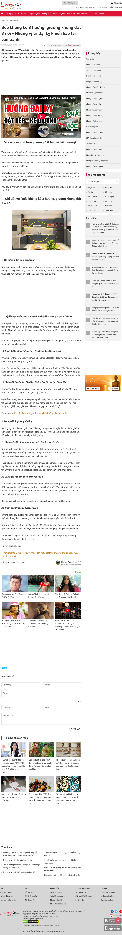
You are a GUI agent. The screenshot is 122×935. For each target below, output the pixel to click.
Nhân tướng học (59, 14)
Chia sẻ (115, 388)
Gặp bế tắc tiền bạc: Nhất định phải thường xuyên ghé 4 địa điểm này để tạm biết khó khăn (105, 243)
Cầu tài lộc (90, 59)
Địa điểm (108, 206)
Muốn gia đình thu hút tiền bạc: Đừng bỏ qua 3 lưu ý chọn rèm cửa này (105, 284)
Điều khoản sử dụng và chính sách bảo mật (44, 931)
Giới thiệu (26, 931)
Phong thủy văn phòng (94, 115)
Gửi (79, 702)
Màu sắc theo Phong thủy (95, 155)
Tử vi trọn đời (30, 900)
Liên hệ (62, 931)
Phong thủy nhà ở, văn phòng (97, 161)
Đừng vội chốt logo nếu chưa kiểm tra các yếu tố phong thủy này (13, 797)
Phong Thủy (14, 20)
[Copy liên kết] (23, 562)
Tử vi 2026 (29, 892)
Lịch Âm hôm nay (6, 896)
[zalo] (13, 562)
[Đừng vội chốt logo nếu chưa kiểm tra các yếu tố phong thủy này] (13, 784)
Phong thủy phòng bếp (94, 99)
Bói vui (23, 14)
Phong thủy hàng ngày (94, 166)
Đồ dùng (108, 192)
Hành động (109, 197)
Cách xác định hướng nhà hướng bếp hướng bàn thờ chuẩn (39, 413)
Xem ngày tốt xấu (6, 892)
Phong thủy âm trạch (94, 121)
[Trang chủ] (2, 13)
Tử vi (17, 14)
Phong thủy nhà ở (56, 900)
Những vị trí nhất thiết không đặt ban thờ (19, 872)
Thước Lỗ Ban (91, 144)
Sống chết (92, 210)
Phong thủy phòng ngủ (94, 93)
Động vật (108, 188)
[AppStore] (113, 931)
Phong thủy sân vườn (94, 110)
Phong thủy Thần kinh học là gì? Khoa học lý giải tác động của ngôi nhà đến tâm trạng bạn (105, 297)
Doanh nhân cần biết (94, 76)
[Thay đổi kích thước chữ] (44, 45)
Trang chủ (4, 20)
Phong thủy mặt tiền (93, 104)
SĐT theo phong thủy (94, 138)
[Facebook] (112, 912)
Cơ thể (90, 192)
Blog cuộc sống (83, 14)
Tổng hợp (109, 210)
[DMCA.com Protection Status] (31, 923)
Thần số (94, 14)
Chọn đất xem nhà (93, 65)
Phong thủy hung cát (94, 149)
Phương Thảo (66, 562)
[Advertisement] (36, 78)
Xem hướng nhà (92, 127)
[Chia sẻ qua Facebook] (3, 562)
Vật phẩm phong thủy (114, 7)
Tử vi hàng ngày (31, 896)
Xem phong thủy (82, 7)
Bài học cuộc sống (107, 896)
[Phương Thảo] (58, 562)
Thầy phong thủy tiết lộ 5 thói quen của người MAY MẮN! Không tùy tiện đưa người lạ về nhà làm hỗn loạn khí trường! (13, 766)
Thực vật (91, 188)
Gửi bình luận (75, 729)
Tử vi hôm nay (80, 892)
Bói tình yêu (79, 900)
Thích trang (94, 388)
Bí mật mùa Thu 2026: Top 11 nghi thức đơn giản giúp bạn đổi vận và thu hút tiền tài (105, 270)
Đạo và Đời (71, 14)
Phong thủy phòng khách (95, 87)
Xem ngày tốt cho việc (8, 900)
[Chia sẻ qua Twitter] (8, 562)
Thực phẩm (92, 206)
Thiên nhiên (92, 197)
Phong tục (102, 14)
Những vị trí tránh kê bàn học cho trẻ (17, 860)
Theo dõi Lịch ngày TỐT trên (58, 45)
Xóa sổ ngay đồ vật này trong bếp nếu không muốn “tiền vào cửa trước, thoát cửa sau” (105, 335)
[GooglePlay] (113, 923)
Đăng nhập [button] (118, 3)
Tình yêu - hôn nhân (93, 70)
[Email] (18, 562)
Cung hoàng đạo (34, 14)
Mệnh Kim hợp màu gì (58, 904)
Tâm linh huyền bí (107, 900)
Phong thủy (46, 14)
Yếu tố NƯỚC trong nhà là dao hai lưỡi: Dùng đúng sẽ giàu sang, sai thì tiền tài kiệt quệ (105, 321)
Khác (110, 14)
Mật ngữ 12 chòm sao (83, 896)
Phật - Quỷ (92, 201)
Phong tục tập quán (108, 892)
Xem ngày (9, 14)
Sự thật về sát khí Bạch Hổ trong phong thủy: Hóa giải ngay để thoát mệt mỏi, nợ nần (105, 257)
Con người (109, 201)
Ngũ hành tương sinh (97, 7)
